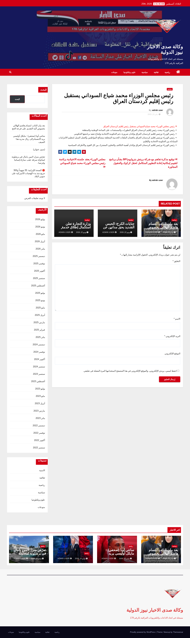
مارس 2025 (39, 322)
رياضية (167, 72)
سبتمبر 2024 (39, 366)
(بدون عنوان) (39, 149)
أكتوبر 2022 (39, 440)
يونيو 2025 (40, 300)
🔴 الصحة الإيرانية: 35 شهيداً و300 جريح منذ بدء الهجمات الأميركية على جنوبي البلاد (28, 173)
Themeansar (178, 632)
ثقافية (156, 72)
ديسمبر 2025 (39, 256)
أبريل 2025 (40, 315)
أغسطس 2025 (38, 285)
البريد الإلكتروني (172, 336)
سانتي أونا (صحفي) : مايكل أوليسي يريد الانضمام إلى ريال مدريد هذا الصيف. (29, 139)
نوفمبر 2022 (39, 433)
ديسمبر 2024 (39, 344)
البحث (43, 89)
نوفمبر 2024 (39, 352)
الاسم (177, 319)
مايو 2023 (40, 396)
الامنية (42, 470)
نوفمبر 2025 (39, 263)
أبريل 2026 (40, 241)
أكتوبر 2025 (39, 271)
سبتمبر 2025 (39, 278)
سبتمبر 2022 (39, 447)
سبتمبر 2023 (39, 374)
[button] (10, 72)
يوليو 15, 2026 (168, 559)
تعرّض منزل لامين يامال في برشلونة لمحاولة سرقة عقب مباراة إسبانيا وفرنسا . (28, 160)
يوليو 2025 (40, 293)
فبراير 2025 (39, 330)
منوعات (114, 72)
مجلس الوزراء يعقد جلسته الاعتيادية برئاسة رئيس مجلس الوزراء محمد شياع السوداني (82, 161)
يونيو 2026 (40, 226)
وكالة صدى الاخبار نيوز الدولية (165, 49)
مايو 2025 (40, 307)
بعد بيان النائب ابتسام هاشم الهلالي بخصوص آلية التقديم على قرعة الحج (163, 229)
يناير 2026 (40, 249)
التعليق (176, 261)
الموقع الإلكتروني (172, 353)
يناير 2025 (40, 337)
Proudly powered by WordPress (143, 632)
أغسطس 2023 (38, 381)
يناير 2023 (40, 418)
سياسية (145, 72)
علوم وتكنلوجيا (129, 72)
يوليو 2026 (40, 219)
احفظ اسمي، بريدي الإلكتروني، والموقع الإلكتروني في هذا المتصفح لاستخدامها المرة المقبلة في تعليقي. (130, 371)
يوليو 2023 (40, 388)
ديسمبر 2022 (39, 425)
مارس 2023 (39, 411)
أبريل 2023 (40, 403)
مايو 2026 (40, 234)
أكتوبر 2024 (39, 359)
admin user (157, 110)
